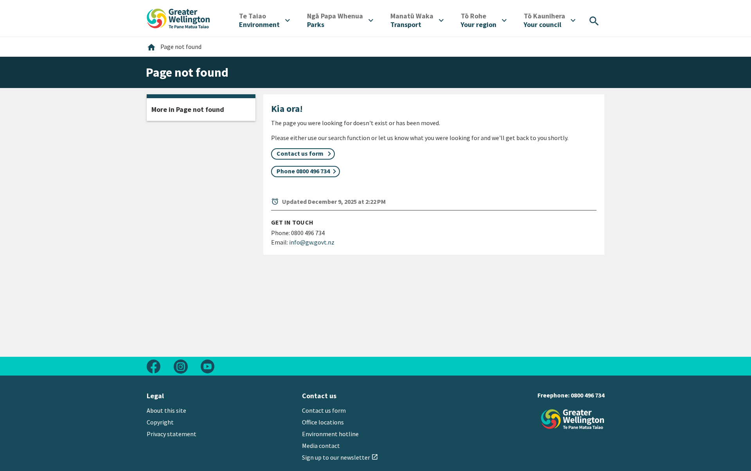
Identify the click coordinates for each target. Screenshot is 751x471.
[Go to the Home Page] (572, 419)
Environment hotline (330, 434)
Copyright (160, 422)
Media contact (321, 445)
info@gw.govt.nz (311, 242)
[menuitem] (264, 20)
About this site (166, 410)
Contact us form (324, 410)
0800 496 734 (587, 395)
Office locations (323, 422)
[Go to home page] (178, 18)
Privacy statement (171, 434)
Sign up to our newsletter (340, 457)
